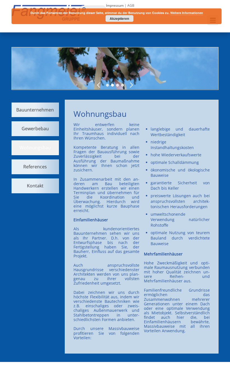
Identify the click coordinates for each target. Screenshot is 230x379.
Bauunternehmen (35, 110)
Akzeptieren (119, 18)
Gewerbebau (35, 128)
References (35, 167)
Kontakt (35, 186)
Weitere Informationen (186, 13)
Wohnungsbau (35, 148)
